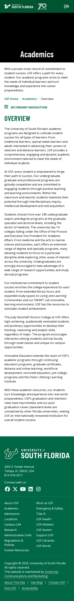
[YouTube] (23, 489)
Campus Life (12, 524)
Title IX (41, 514)
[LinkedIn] (30, 489)
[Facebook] (7, 489)
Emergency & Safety (49, 508)
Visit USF (10, 588)
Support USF (44, 535)
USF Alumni (44, 530)
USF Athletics (45, 524)
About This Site (14, 582)
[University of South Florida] (37, 453)
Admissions (12, 514)
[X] (15, 489)
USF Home (11, 99)
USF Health (43, 519)
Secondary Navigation (25, 107)
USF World (43, 546)
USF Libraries (45, 540)
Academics (29, 99)
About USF (11, 503)
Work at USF (44, 503)
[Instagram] (38, 489)
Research (10, 530)
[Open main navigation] (66, 6)
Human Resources (16, 550)
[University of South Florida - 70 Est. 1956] (25, 6)
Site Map (37, 582)
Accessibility (30, 588)
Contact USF (57, 582)
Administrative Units (18, 535)
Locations (10, 519)
